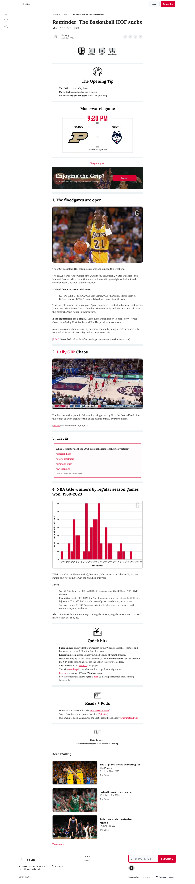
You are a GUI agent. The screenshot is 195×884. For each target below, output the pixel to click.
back (96, 676)
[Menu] (178, 3)
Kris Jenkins (64, 468)
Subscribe (168, 4)
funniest (83, 665)
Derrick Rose (64, 453)
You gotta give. (97, 163)
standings (73, 669)
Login (154, 4)
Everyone (63, 673)
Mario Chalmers (65, 458)
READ (56, 339)
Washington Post (129, 717)
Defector (102, 714)
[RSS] (131, 868)
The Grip (56, 14)
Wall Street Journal (99, 710)
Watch (56, 425)
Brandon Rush (64, 463)
